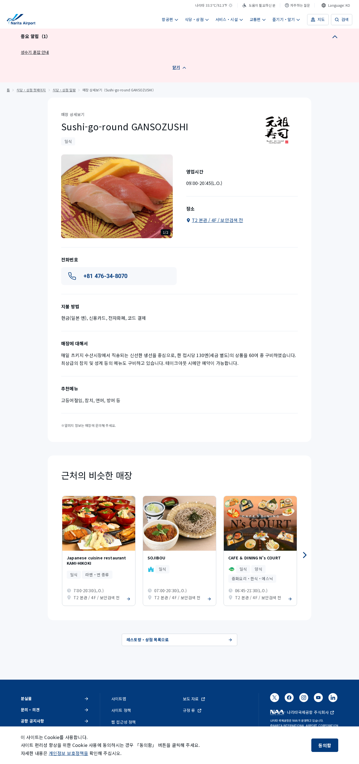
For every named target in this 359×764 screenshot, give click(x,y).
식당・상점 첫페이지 (31, 89)
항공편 (167, 19)
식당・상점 (194, 19)
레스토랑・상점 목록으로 (147, 639)
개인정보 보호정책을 (68, 753)
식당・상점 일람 (64, 89)
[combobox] (335, 5)
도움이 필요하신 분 (262, 5)
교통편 (255, 19)
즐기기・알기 (283, 19)
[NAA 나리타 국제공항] (21, 19)
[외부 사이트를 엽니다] (274, 699)
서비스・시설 (226, 19)
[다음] (304, 555)
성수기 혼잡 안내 (35, 52)
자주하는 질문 (300, 5)
